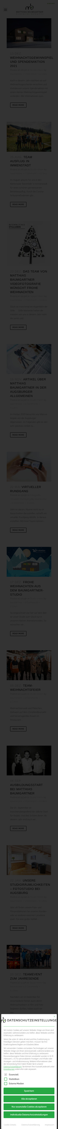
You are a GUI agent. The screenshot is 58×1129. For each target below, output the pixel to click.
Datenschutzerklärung (13, 1066)
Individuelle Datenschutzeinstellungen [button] (29, 1114)
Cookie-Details (10, 1125)
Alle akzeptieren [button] (29, 1099)
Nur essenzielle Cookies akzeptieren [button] (29, 1107)
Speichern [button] (29, 1091)
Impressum (49, 1125)
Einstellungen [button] (9, 1069)
